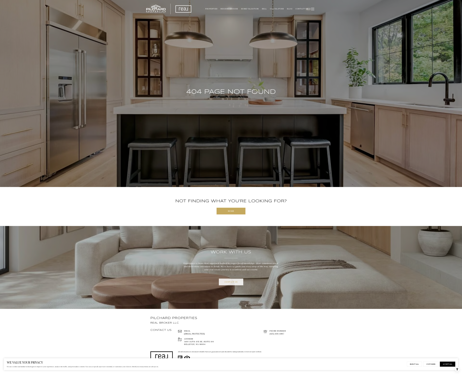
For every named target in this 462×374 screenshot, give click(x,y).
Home (231, 211)
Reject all (414, 364)
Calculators (277, 9)
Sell (264, 9)
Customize (430, 364)
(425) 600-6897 (277, 334)
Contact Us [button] (231, 282)
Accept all (447, 364)
